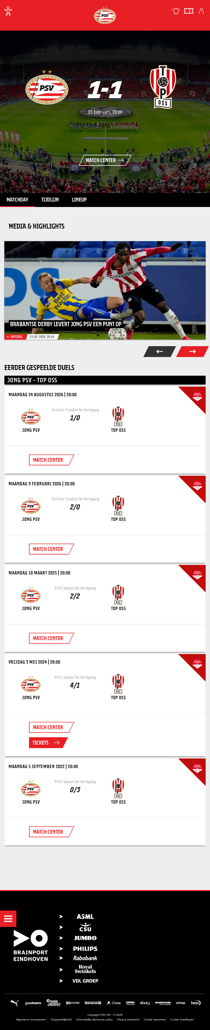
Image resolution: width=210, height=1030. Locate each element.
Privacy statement (128, 1019)
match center (48, 460)
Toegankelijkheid (61, 1019)
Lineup (79, 199)
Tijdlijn (50, 199)
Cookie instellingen (182, 1019)
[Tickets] (188, 10)
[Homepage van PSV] (105, 15)
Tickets (40, 742)
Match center (101, 160)
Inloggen (201, 10)
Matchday (17, 199)
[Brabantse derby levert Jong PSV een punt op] (105, 290)
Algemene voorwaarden (31, 1019)
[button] (8, 919)
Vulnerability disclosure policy (94, 1019)
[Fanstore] (176, 10)
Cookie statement (155, 1019)
